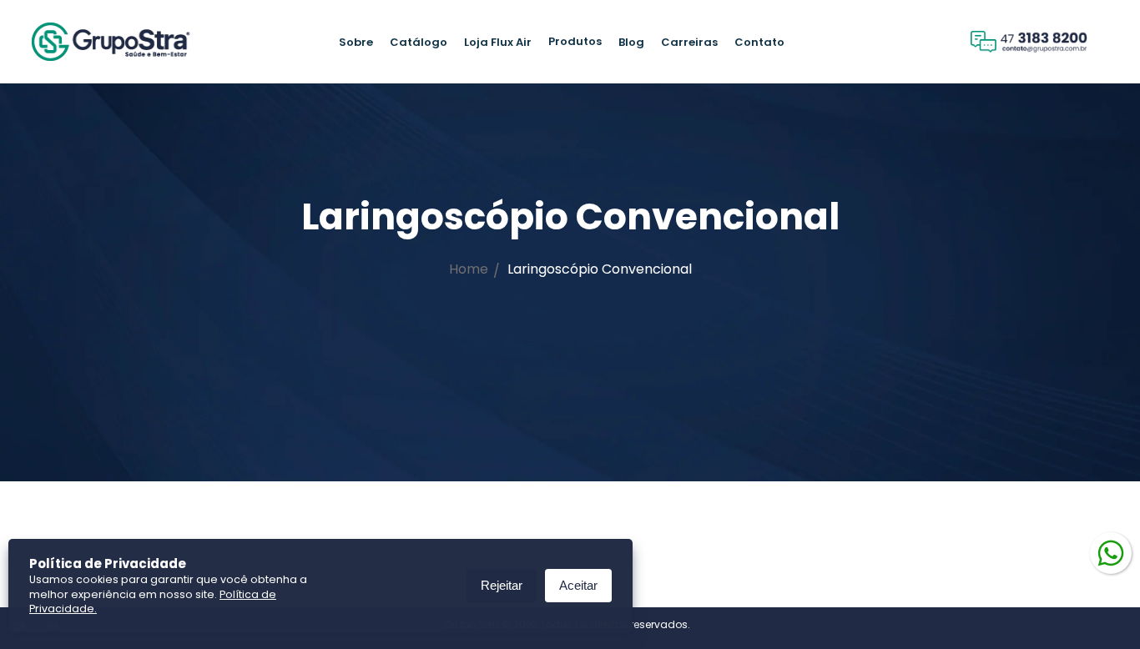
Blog (631, 42)
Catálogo (418, 42)
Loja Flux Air (498, 42)
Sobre (356, 42)
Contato (759, 42)
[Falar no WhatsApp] (1111, 551)
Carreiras (689, 42)
